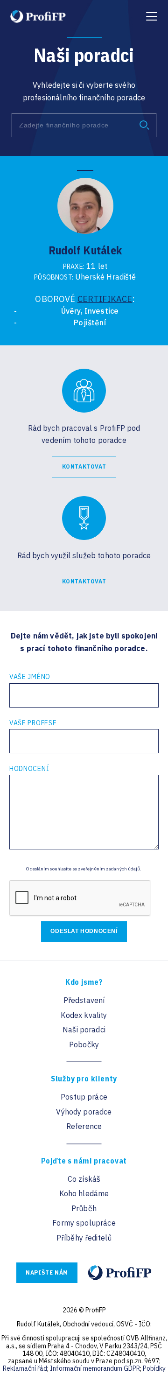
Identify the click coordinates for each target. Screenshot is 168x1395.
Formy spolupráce (84, 1222)
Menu (150, 12)
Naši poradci (84, 1029)
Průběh (84, 1208)
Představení (84, 1000)
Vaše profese (32, 723)
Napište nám (47, 1272)
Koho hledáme (84, 1193)
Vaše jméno (29, 677)
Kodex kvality (84, 1015)
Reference (84, 1126)
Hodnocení (29, 768)
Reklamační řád (25, 1368)
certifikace (105, 299)
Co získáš (84, 1179)
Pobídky (154, 1368)
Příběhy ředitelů (84, 1237)
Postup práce (84, 1096)
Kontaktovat (84, 466)
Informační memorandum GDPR (95, 1368)
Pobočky (84, 1044)
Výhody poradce (84, 1111)
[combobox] (84, 125)
